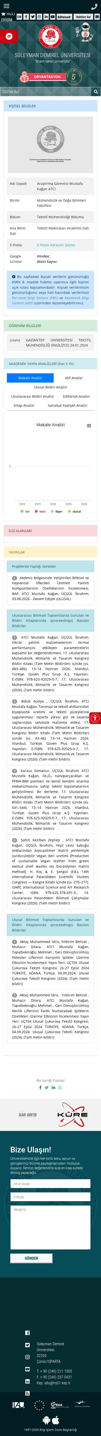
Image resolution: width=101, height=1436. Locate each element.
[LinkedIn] (46, 16)
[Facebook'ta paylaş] (42, 1087)
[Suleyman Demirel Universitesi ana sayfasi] (50, 6)
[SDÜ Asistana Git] (84, 31)
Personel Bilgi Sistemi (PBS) (35, 298)
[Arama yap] (96, 91)
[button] (97, 16)
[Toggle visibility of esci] (40, 511)
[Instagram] (39, 16)
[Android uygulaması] (46, 1420)
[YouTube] (53, 16)
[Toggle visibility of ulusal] (74, 511)
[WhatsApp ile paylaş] (60, 1087)
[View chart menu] (89, 425)
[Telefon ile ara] (94, 5)
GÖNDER (31, 1258)
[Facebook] (26, 16)
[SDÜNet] (64, 16)
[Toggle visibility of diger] (57, 511)
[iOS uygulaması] (55, 1420)
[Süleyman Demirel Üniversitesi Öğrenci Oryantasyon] (50, 77)
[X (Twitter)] (33, 16)
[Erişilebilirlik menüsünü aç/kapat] (95, 718)
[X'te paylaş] (48, 1087)
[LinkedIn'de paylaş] (55, 1087)
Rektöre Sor (83, 17)
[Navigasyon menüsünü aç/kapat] (8, 6)
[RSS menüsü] (27, 1393)
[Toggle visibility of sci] (25, 511)
